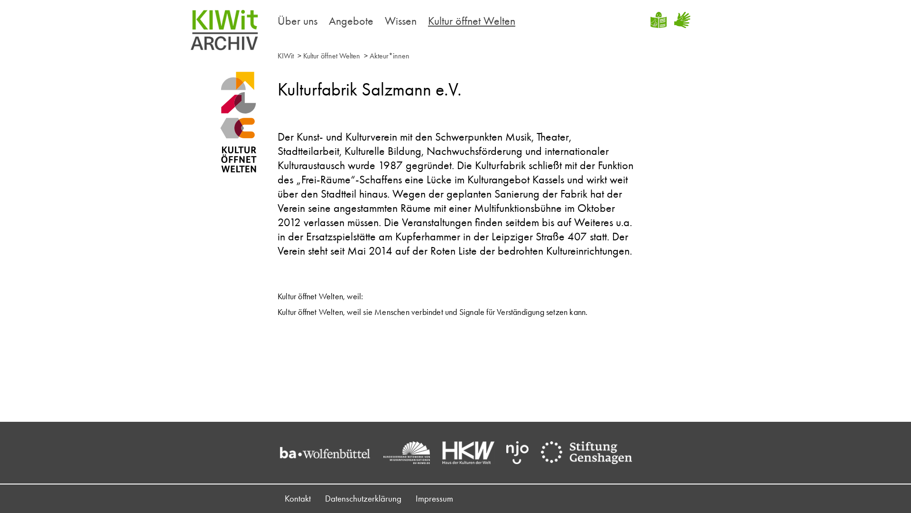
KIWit (286, 56)
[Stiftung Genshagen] (591, 453)
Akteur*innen (389, 56)
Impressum (434, 498)
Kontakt (298, 498)
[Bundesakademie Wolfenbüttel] (330, 453)
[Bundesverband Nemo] (411, 453)
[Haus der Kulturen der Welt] (473, 453)
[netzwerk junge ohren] (522, 453)
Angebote (351, 20)
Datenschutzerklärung (363, 498)
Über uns (297, 20)
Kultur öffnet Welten (471, 20)
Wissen (401, 20)
